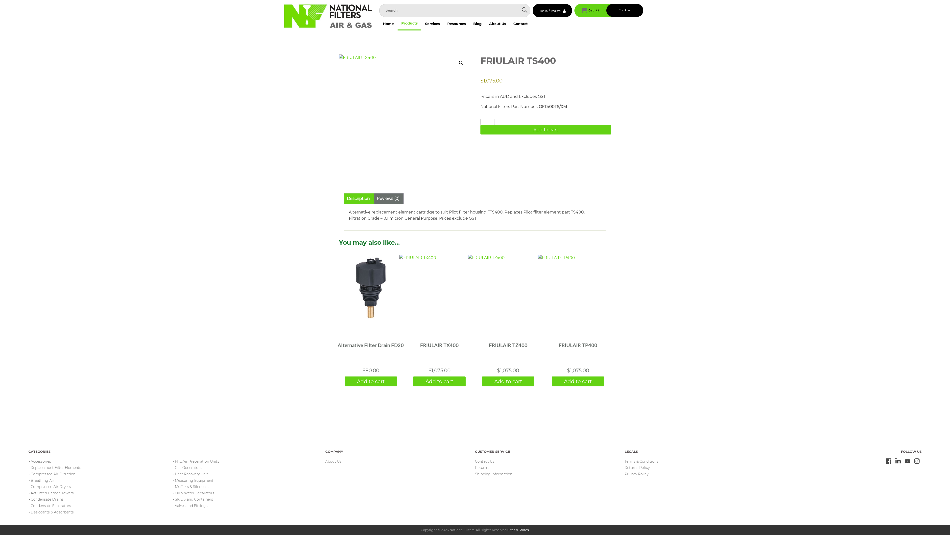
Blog (477, 24)
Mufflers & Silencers (192, 486)
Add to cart (545, 130)
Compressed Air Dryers (51, 486)
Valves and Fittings (191, 506)
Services (432, 24)
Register (556, 11)
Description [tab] (358, 198)
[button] (461, 62)
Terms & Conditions (641, 461)
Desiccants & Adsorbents (52, 512)
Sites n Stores (518, 530)
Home (388, 24)
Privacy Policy (636, 474)
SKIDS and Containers (194, 499)
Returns (482, 467)
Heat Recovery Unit (191, 474)
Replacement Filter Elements (56, 467)
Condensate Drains (47, 499)
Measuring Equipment (194, 480)
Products (409, 23)
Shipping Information (493, 474)
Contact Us (484, 461)
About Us (497, 24)
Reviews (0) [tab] (388, 198)
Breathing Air (42, 480)
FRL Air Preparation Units (197, 461)
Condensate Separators (51, 506)
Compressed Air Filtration (53, 474)
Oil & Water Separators (194, 493)
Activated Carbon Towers (52, 493)
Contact (520, 24)
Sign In (543, 11)
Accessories (41, 461)
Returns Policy (637, 467)
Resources (456, 24)
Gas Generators (188, 467)
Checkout (625, 10)
